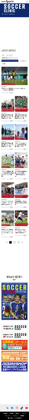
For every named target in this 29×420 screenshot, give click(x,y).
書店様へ (17, 413)
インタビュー (23, 60)
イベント (24, 413)
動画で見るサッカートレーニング (10, 57)
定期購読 (22, 415)
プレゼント (15, 415)
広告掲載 (11, 413)
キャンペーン (8, 415)
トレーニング (9, 55)
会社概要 (5, 413)
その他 (3, 63)
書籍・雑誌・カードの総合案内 (14, 418)
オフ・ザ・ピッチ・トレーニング (10, 60)
